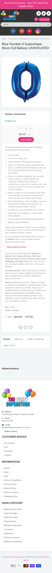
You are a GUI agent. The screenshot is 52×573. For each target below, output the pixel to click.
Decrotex (15, 310)
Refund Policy (10, 488)
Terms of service (11, 492)
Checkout (8, 451)
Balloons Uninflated (12, 541)
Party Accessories (12, 537)
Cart (6, 447)
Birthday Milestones (13, 525)
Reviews (6, 339)
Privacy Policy (9, 345)
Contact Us (44, 19)
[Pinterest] (29, 31)
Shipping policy (11, 496)
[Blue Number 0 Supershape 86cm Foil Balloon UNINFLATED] (26, 82)
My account (9, 443)
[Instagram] (38, 31)
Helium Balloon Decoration (17, 247)
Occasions (8, 529)
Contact (7, 455)
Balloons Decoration (13, 509)
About (7, 468)
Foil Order (29, 317)
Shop (6, 472)
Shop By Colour (11, 517)
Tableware (8, 533)
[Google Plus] (21, 31)
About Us (19, 339)
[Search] (48, 25)
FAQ (6, 476)
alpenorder (18, 317)
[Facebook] (13, 31)
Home (4, 39)
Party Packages (11, 513)
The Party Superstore (16, 557)
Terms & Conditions (36, 339)
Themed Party (10, 521)
